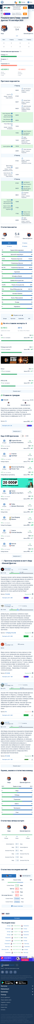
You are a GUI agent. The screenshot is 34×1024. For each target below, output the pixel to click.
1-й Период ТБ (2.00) (10, 632)
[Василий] (2, 685)
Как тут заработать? (5, 997)
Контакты (3, 1009)
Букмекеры (4, 992)
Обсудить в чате (16, 315)
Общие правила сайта (6, 1000)
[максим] (2, 723)
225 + (12, 572)
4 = (17, 609)
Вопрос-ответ (4, 1007)
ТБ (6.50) (7, 594)
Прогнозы (13, 318)
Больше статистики (18, 906)
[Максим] (2, 606)
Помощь (3, 994)
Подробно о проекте (5, 1002)
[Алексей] (2, 569)
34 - (21, 609)
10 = (21, 572)
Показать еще (16, 391)
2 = (19, 726)
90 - (21, 726)
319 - (23, 688)
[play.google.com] (7, 983)
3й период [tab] (24, 246)
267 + (12, 688)
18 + (12, 609)
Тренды (5, 318)
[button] (15, 2)
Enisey (6, 684)
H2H (29, 318)
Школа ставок (4, 1004)
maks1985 (6, 722)
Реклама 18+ (6, 10)
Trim (5, 643)
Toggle (22, 436)
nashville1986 (7, 605)
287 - (23, 572)
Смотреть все (16, 431)
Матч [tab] (9, 243)
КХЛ (17, 35)
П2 (6, 711)
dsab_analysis (7, 568)
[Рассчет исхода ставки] (32, 594)
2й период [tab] (9, 246)
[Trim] (2, 644)
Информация (5, 989)
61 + (12, 726)
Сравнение (21, 318)
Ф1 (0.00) (7, 673)
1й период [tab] (24, 243)
